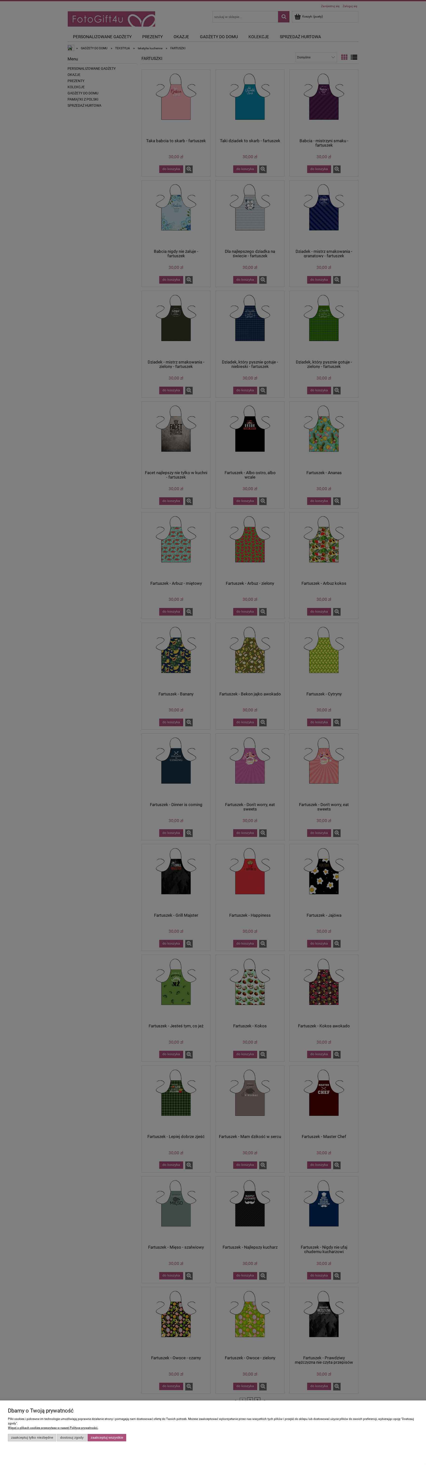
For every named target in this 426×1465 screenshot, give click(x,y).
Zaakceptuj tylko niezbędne (32, 1437)
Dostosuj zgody (72, 1437)
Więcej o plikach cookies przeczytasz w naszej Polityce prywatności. (53, 1428)
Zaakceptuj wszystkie (107, 1437)
